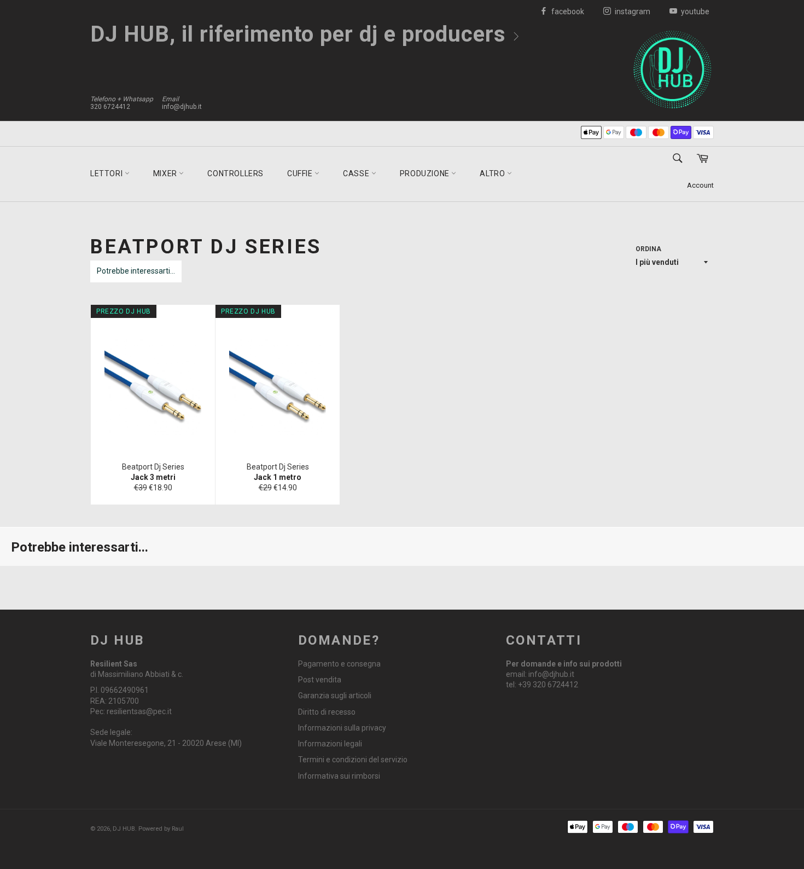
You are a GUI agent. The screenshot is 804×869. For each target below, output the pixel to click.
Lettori (107, 173)
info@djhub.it (182, 107)
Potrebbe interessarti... (136, 271)
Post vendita (319, 679)
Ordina (648, 249)
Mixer (166, 173)
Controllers (235, 173)
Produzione (426, 173)
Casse (357, 173)
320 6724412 (110, 107)
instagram (631, 11)
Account (700, 185)
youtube (694, 11)
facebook (567, 11)
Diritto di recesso (327, 712)
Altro (493, 173)
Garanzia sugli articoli (334, 695)
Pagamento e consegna (339, 663)
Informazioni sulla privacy (342, 727)
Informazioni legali (330, 743)
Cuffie (300, 173)
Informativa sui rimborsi (339, 776)
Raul (178, 828)
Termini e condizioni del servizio (352, 759)
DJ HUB (124, 828)
